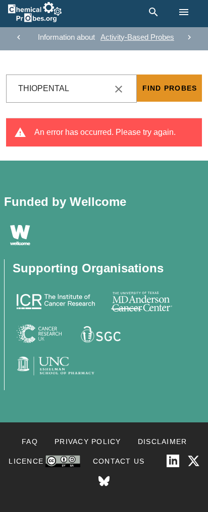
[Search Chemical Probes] (151, 12)
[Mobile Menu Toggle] (184, 12)
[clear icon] (119, 89)
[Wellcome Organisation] (20, 235)
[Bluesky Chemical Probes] (104, 481)
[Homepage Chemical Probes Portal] (35, 12)
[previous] (19, 37)
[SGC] (99, 334)
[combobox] (71, 89)
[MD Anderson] (141, 301)
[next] (189, 37)
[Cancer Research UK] (39, 334)
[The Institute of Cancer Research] (56, 301)
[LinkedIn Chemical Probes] (173, 461)
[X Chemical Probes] (193, 461)
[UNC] (56, 366)
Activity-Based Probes (137, 37)
